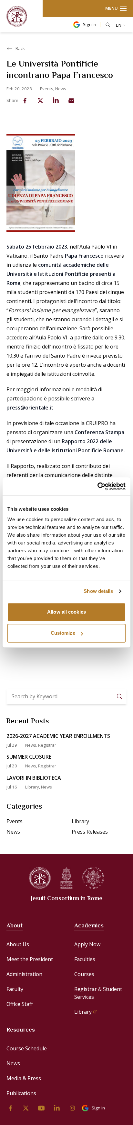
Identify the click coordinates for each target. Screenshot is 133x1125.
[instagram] (72, 1108)
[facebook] (25, 100)
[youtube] (41, 1108)
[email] (71, 100)
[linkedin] (56, 100)
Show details (98, 591)
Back (20, 48)
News (60, 89)
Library (32, 787)
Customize (63, 633)
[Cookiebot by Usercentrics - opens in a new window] (97, 486)
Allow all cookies (66, 612)
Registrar (47, 745)
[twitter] (40, 100)
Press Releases (90, 831)
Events (46, 89)
